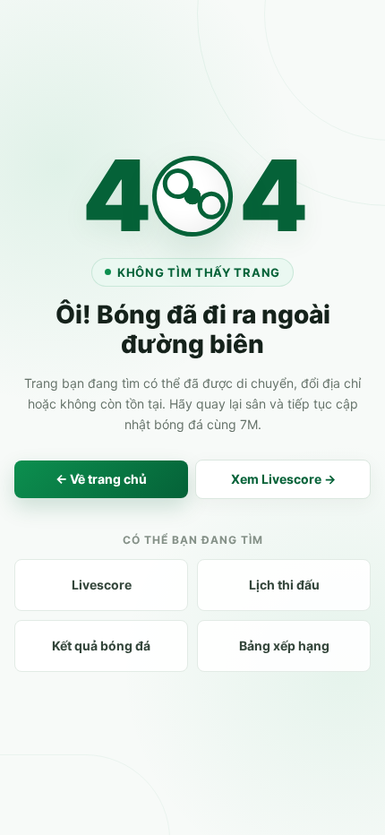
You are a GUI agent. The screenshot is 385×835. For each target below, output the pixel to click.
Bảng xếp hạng (284, 645)
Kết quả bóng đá (101, 645)
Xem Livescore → (283, 478)
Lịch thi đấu (284, 584)
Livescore (102, 584)
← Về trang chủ (101, 478)
